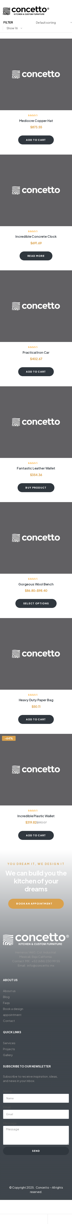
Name (7, 1091)
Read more (36, 255)
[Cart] (60, 1220)
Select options (36, 603)
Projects (9, 1049)
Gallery (8, 1055)
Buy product (36, 487)
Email (7, 1107)
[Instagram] (36, 1174)
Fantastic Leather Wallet (36, 468)
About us (9, 991)
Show (10, 28)
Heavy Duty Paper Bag (36, 700)
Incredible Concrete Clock (36, 236)
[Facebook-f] (29, 1174)
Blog (6, 997)
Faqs (6, 1003)
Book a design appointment (13, 1012)
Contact (9, 1020)
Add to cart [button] (36, 139)
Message (10, 1123)
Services (9, 1043)
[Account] (36, 1220)
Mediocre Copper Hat (36, 121)
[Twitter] (21, 1174)
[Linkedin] (50, 1174)
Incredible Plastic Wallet (36, 816)
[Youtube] (43, 1174)
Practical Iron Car (36, 352)
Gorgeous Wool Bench (36, 584)
